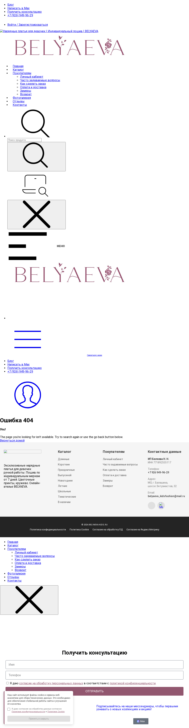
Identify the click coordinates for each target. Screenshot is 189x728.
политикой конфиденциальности (133, 683)
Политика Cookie (79, 529)
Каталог (18, 69)
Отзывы (19, 101)
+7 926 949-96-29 (158, 472)
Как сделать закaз (33, 83)
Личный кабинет (31, 76)
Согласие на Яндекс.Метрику (142, 529)
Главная (18, 66)
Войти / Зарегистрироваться (27, 24)
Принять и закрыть (39, 718)
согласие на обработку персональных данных (51, 683)
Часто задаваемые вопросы (40, 80)
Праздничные (66, 469)
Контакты (20, 105)
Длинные (63, 459)
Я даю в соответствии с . (83, 683)
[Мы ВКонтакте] (151, 505)
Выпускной (64, 475)
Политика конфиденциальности (48, 529)
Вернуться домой (12, 440)
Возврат (26, 94)
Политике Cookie (56, 711)
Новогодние (65, 480)
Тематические (67, 496)
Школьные (64, 491)
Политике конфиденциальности (28, 711)
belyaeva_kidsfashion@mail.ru (166, 496)
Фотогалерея (22, 98)
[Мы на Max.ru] (161, 505)
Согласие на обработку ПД (107, 529)
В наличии (64, 502)
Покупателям (22, 73)
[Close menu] (36, 214)
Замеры (25, 91)
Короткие (64, 464)
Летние (62, 485)
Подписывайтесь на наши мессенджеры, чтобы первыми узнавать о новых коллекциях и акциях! (137, 707)
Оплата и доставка (33, 87)
